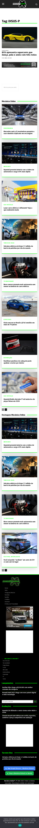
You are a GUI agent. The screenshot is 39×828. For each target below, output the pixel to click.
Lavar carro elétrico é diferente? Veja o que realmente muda (18, 209)
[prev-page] (3, 409)
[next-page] (6, 409)
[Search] (35, 701)
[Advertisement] (19, 641)
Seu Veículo (8, 204)
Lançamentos (7, 683)
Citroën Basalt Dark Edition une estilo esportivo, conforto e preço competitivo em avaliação (19, 716)
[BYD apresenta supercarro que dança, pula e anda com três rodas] (19, 37)
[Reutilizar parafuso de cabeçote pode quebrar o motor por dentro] (19, 344)
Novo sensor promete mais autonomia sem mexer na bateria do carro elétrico (19, 285)
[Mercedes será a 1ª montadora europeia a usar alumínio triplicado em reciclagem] (19, 114)
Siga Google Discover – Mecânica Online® (21, 768)
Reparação (8, 357)
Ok (20, 825)
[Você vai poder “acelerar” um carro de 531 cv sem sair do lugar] (19, 543)
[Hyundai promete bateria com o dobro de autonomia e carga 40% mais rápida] (19, 153)
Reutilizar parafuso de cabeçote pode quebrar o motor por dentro (17, 362)
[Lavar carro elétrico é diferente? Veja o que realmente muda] (19, 191)
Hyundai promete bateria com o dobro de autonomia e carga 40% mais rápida (19, 171)
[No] (37, 822)
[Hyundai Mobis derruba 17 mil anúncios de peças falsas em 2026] (19, 382)
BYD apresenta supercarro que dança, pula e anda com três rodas (19, 53)
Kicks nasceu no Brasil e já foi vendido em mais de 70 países (19, 324)
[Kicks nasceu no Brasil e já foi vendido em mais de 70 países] (19, 306)
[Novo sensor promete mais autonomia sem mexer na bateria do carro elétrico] (19, 267)
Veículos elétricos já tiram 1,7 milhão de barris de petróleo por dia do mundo (18, 247)
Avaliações (6, 706)
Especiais (7, 319)
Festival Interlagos (12, 556)
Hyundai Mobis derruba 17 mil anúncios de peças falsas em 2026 (19, 400)
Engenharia (8, 128)
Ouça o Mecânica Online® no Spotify (19, 773)
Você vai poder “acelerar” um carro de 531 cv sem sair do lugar (19, 561)
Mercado (7, 166)
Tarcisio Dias (9, 243)
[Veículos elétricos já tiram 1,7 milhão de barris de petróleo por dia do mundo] (19, 229)
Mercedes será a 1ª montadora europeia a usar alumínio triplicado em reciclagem (19, 132)
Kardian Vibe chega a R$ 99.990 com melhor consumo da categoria (17, 688)
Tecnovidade (5, 50)
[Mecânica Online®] (19, 4)
